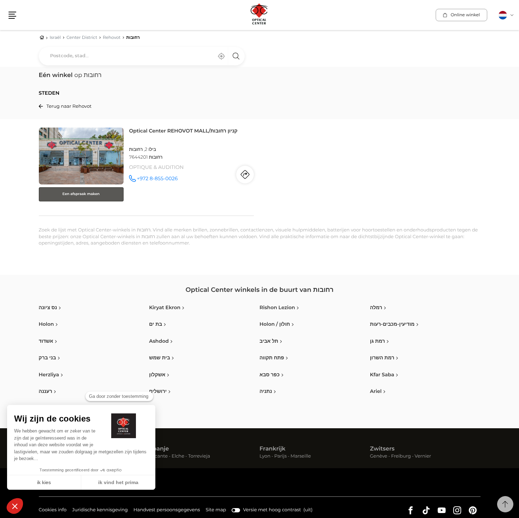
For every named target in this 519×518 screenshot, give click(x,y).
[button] (12, 15)
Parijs (280, 457)
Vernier (422, 457)
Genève (378, 457)
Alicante (158, 457)
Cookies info (53, 510)
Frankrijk (273, 449)
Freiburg (401, 457)
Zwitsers (382, 449)
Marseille (301, 457)
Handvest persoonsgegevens (166, 510)
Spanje (159, 449)
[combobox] (142, 56)
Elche (178, 457)
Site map (215, 510)
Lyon (265, 457)
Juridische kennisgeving (100, 510)
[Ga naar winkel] (146, 170)
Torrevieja (199, 457)
